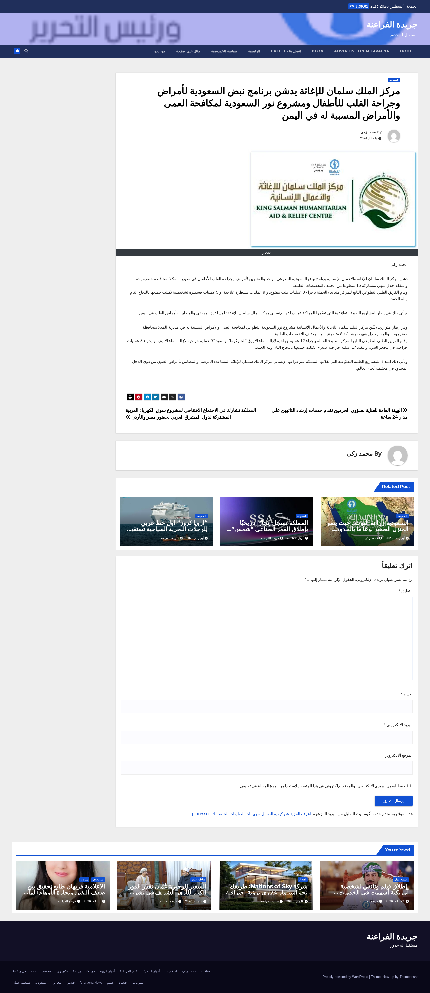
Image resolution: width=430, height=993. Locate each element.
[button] (26, 51)
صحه (34, 971)
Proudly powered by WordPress (346, 977)
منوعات (138, 982)
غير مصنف (98, 879)
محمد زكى (368, 132)
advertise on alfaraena (361, 51)
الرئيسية (254, 51)
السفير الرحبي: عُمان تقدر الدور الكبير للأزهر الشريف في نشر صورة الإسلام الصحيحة (167, 892)
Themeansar (409, 977)
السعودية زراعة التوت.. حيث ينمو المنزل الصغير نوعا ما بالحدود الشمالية (368, 529)
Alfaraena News (91, 982)
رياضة (77, 971)
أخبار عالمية (152, 971)
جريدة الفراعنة (392, 24)
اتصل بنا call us (286, 51)
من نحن (159, 51)
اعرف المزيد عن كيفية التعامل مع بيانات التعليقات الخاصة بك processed (251, 814)
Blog (317, 51)
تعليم (110, 982)
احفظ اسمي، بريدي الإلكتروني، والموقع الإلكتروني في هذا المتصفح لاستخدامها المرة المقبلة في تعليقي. (322, 786)
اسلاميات (171, 971)
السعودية (394, 79)
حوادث (90, 971)
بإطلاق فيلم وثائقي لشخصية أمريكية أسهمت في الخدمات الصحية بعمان (373, 892)
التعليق (406, 591)
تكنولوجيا (62, 971)
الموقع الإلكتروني (398, 755)
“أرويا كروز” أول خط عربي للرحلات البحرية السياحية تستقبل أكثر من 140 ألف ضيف (167, 529)
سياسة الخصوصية (224, 51)
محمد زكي (189, 971)
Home (406, 51)
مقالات (84, 879)
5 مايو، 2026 (193, 901)
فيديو (71, 982)
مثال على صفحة (188, 51)
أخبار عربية (107, 971)
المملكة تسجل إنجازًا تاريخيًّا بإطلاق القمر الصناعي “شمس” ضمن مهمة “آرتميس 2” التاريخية (267, 529)
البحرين (58, 982)
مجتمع (46, 971)
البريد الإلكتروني (398, 725)
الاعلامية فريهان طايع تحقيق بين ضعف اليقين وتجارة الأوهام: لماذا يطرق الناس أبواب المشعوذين (64, 892)
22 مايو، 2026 (395, 901)
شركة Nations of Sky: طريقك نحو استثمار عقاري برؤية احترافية (267, 889)
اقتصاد (302, 879)
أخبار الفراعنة (129, 971)
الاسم (407, 694)
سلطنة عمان (400, 879)
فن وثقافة (19, 971)
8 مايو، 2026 (294, 901)
